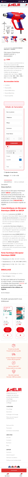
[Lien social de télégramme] (18, 176)
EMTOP (8, 193)
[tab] (8, 182)
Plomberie (9, 428)
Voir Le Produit (7, 329)
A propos (8, 440)
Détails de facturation (14, 106)
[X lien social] (12, 176)
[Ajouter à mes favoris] (6, 318)
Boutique (10, 47)
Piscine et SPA (10, 425)
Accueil (6, 47)
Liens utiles (9, 434)
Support (8, 449)
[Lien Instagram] (21, 1)
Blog (7, 445)
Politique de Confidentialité (13, 460)
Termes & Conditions (11, 457)
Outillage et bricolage (12, 414)
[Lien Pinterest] (14, 176)
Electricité (9, 411)
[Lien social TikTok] (26, 1)
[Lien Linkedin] (16, 176)
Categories (9, 406)
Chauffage (9, 409)
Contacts (8, 452)
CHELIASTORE (17, 200)
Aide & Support (10, 455)
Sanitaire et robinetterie (12, 430)
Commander (14, 470)
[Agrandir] (3, 31)
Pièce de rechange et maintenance (12, 417)
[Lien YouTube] (23, 1)
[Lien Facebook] (19, 1)
